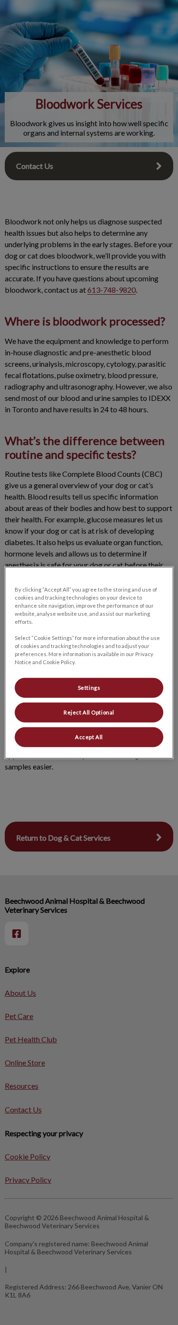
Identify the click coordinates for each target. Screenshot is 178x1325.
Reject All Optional (89, 712)
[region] (88, 662)
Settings (89, 688)
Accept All (89, 737)
